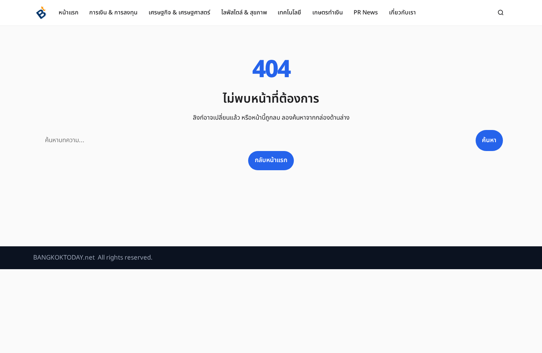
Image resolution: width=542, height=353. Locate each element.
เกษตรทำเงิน (327, 12)
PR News (366, 12)
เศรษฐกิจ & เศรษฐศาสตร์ (179, 12)
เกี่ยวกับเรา (402, 12)
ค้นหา (489, 140)
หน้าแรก (69, 12)
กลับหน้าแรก (271, 160)
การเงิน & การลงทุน (113, 12)
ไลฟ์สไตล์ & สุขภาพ (244, 12)
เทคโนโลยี (289, 12)
